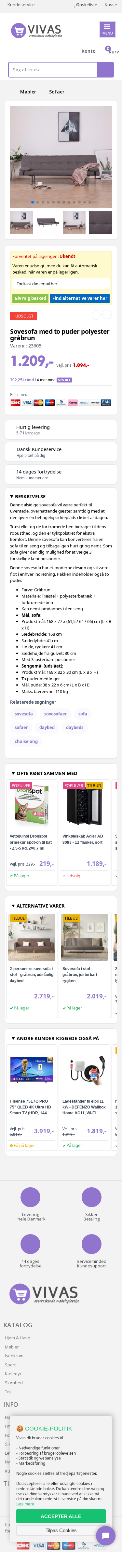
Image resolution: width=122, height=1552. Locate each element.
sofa (82, 714)
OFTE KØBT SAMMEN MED (47, 773)
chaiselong (26, 741)
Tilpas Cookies (61, 1530)
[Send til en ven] (96, 315)
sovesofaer (55, 714)
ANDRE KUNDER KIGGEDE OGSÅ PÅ (58, 1038)
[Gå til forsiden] (11, 92)
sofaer (21, 727)
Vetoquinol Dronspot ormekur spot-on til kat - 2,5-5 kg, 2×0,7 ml (31, 842)
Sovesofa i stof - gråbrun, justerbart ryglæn (79, 974)
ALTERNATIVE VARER (41, 905)
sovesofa (24, 714)
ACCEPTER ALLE (61, 1516)
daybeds (74, 727)
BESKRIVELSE (30, 496)
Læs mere (25, 1504)
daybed (47, 727)
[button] (32, 202)
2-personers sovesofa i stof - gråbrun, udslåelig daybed (31, 974)
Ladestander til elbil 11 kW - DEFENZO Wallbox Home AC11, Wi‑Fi (84, 1107)
